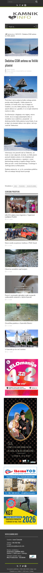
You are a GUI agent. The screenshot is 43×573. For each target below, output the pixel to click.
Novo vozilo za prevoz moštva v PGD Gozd (21, 243)
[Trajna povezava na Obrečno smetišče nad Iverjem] (21, 266)
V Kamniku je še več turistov (15, 349)
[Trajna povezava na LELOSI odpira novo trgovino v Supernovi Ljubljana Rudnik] (21, 212)
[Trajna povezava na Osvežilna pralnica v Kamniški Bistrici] (21, 320)
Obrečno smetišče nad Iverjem (16, 269)
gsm (15, 186)
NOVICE (18, 34)
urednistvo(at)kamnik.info (15, 546)
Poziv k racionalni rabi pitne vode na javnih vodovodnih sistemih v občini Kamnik (20, 296)
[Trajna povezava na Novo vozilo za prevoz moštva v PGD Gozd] (21, 240)
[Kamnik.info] (21, 18)
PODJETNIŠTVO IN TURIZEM (23, 71)
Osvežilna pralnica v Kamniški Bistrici (18, 323)
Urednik (13, 69)
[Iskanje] (36, 1)
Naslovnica (10, 34)
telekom (21, 186)
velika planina (31, 186)
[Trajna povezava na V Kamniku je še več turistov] (21, 347)
